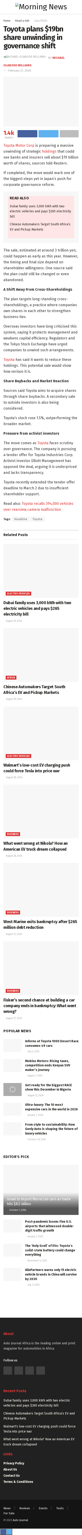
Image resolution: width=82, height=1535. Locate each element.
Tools (60, 1508)
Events (43, 1508)
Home (6, 20)
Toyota (9, 359)
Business (13, 834)
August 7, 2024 (34, 1075)
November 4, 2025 (37, 1260)
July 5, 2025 (33, 1284)
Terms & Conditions (18, 1482)
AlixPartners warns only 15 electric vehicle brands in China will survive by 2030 (51, 1274)
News (7, 1508)
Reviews (24, 1508)
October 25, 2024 (36, 1139)
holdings (49, 151)
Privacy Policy (13, 1463)
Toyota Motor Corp (18, 145)
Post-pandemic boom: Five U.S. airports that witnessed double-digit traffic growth (49, 1226)
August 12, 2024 (35, 1095)
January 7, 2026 (35, 1115)
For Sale (9, 1513)
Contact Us (11, 1476)
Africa (11, 677)
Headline (20, 519)
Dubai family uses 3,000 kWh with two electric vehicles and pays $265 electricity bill (40, 211)
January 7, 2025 (35, 1236)
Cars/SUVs (40, 20)
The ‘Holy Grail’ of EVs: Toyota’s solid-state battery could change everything (50, 1250)
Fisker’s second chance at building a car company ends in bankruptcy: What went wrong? (39, 1006)
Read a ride (22, 20)
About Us (10, 1469)
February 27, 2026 (19, 70)
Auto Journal (20, 1520)
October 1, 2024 (17, 1210)
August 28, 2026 (13, 777)
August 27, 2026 (13, 934)
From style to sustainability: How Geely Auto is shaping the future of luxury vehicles (51, 1129)
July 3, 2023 (33, 1051)
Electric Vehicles (18, 593)
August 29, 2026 (13, 621)
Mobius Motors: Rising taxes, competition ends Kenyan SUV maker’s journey (47, 1065)
